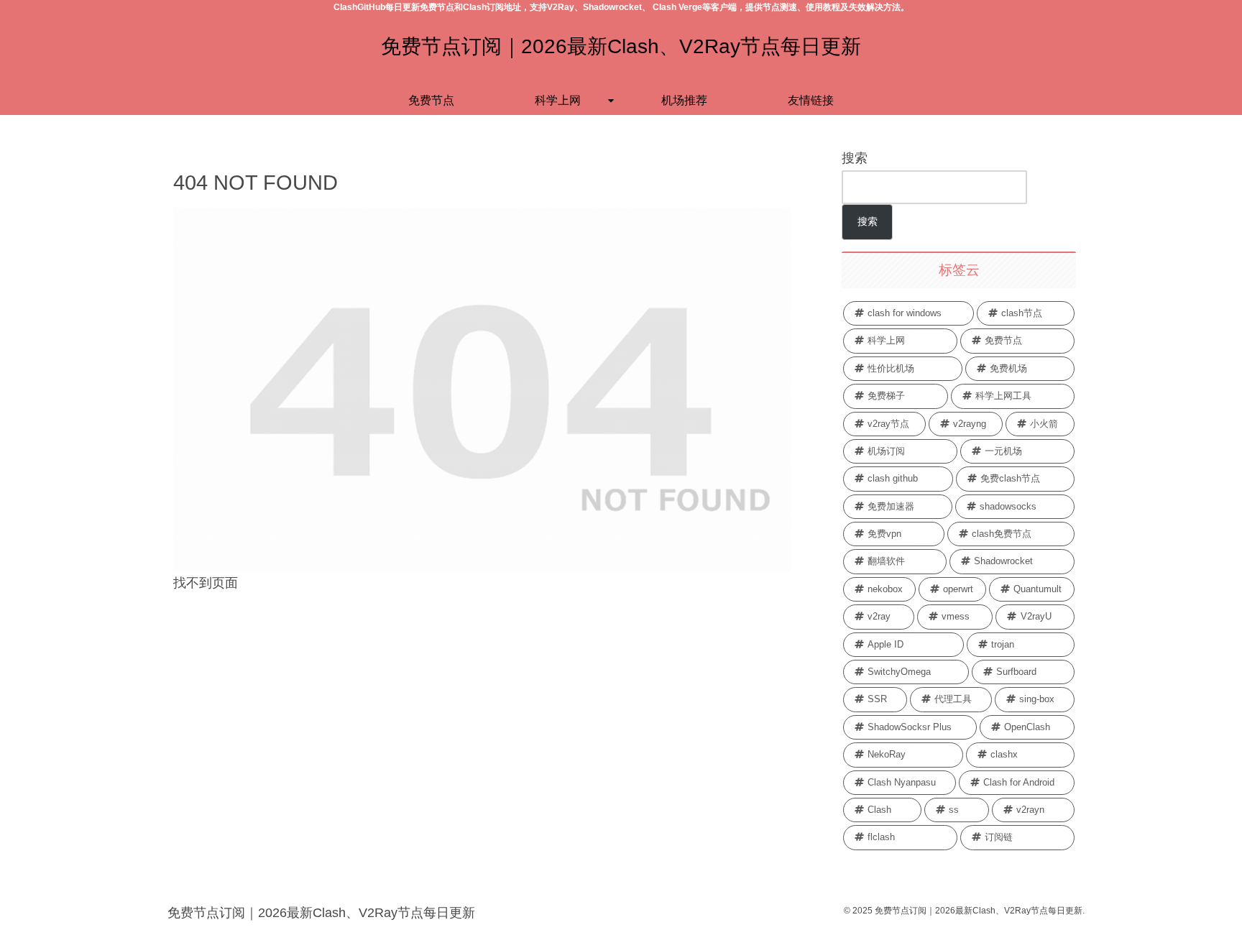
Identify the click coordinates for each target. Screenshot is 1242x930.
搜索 (855, 158)
